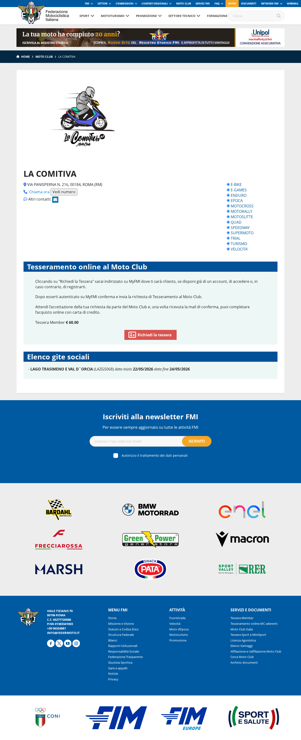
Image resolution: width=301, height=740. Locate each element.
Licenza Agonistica (243, 640)
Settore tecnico (181, 16)
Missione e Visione (121, 623)
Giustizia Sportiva (120, 662)
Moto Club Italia (241, 629)
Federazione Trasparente (125, 657)
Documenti (248, 3)
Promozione (146, 16)
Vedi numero (63, 191)
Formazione (217, 16)
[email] (55, 200)
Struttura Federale (121, 635)
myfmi (232, 3)
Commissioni (124, 3)
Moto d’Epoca (179, 629)
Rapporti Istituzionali (122, 646)
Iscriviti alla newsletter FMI (150, 416)
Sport (84, 16)
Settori (102, 3)
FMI (87, 3)
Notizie (113, 673)
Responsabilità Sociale (123, 651)
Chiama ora (39, 191)
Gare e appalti (117, 668)
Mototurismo (112, 16)
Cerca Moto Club (242, 657)
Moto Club (183, 3)
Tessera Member (241, 618)
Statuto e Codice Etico (123, 629)
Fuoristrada (177, 618)
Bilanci (112, 640)
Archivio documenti (244, 662)
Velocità (174, 623)
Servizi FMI (203, 3)
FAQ (217, 3)
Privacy (113, 679)
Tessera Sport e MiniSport (248, 635)
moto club (44, 57)
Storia (112, 618)
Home (25, 57)
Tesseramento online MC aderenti (253, 623)
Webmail (293, 3)
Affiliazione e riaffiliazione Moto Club (255, 651)
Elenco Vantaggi (241, 646)
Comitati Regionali (155, 3)
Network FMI (270, 3)
